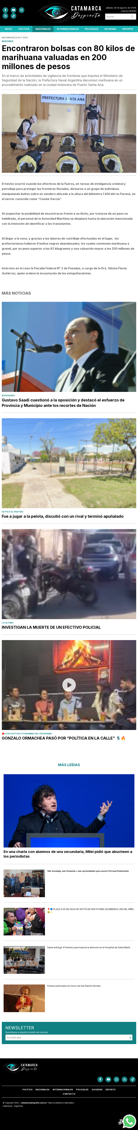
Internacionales (68, 29)
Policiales (91, 29)
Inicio (8, 29)
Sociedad (110, 29)
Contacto (69, 1094)
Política (24, 29)
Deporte (127, 29)
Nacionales (43, 29)
